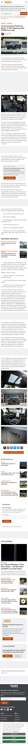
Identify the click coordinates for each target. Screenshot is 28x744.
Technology (4, 562)
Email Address (5, 514)
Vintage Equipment (6, 578)
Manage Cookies (14, 734)
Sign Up (4, 703)
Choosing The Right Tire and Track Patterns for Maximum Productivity (8, 255)
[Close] (25, 724)
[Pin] (21, 447)
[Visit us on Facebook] (2, 709)
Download (7, 656)
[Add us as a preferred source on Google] (8, 447)
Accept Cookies (14, 741)
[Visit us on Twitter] (5, 709)
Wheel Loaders (5, 598)
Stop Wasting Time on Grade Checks (8, 244)
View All (17, 656)
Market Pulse (4, 588)
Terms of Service (3, 18)
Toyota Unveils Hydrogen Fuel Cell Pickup (9, 483)
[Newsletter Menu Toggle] (26, 2)
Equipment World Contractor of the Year (13, 625)
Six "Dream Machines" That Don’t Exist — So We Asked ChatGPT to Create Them (12, 566)
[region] (14, 733)
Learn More (7, 638)
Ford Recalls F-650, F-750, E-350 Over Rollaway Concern (10, 473)
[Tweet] (18, 447)
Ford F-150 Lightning (9, 64)
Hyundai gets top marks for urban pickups (8, 464)
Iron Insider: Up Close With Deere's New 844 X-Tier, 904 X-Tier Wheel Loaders (9, 601)
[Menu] (2, 2)
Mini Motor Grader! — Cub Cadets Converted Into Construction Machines (8, 581)
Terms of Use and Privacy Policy (20, 16)
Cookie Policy (15, 731)
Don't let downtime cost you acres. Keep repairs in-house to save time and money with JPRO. (9, 493)
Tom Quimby (8, 33)
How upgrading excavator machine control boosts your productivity (14, 651)
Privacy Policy (21, 17)
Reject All (14, 737)
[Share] (11, 447)
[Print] (4, 447)
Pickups (9, 23)
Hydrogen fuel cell (6, 481)
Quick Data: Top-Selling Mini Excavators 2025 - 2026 (8, 590)
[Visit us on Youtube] (11, 709)
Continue (7, 521)
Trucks (3, 23)
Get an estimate (9, 178)
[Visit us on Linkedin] (8, 709)
